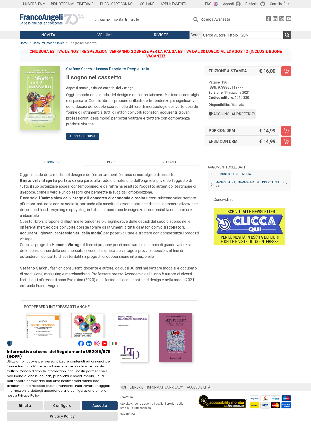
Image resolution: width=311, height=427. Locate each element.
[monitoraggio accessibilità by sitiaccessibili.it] (223, 398)
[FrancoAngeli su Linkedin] (275, 19)
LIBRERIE (136, 387)
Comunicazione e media (233, 174)
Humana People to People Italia (121, 69)
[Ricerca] (287, 35)
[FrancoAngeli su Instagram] (281, 19)
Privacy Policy (62, 416)
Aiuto (135, 19)
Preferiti (251, 4)
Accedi (228, 4)
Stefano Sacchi (79, 69)
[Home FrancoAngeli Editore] (52, 19)
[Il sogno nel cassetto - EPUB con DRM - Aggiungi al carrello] (286, 141)
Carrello (276, 4)
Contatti (120, 19)
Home (24, 43)
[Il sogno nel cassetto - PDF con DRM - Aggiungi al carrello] (286, 131)
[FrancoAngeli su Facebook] (268, 19)
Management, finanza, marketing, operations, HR (251, 184)
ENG (208, 4)
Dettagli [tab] (169, 162)
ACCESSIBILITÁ (198, 387)
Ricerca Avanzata (215, 19)
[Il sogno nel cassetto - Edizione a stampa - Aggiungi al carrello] (286, 71)
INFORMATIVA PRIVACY (165, 387)
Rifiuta (25, 405)
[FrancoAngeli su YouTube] (288, 19)
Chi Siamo (102, 19)
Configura (62, 405)
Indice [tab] (111, 162)
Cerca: (195, 35)
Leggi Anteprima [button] (82, 136)
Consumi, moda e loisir (48, 43)
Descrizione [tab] (52, 162)
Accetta (99, 405)
